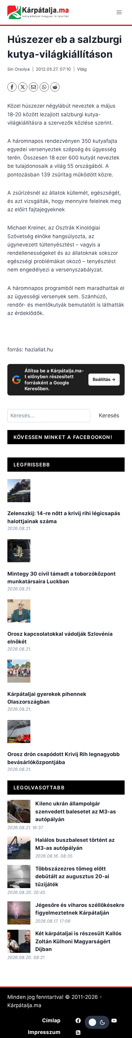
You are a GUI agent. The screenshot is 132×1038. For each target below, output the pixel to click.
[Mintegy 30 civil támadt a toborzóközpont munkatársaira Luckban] (18, 550)
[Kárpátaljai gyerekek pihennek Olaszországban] (18, 671)
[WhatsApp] (44, 87)
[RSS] (78, 1032)
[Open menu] (119, 12)
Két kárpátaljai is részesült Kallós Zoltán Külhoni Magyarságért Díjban (78, 941)
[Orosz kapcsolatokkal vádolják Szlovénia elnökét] (18, 610)
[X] (22, 87)
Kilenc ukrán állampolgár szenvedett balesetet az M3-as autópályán (75, 811)
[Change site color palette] (97, 1022)
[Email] (33, 87)
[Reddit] (55, 87)
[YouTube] (114, 1020)
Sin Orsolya (18, 69)
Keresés (109, 415)
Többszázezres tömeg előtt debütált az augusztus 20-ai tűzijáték (72, 876)
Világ (82, 69)
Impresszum (44, 1032)
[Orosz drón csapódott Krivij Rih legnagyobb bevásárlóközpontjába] (18, 731)
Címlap (51, 1020)
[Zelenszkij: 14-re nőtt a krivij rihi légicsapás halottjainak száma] (18, 490)
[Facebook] (12, 87)
